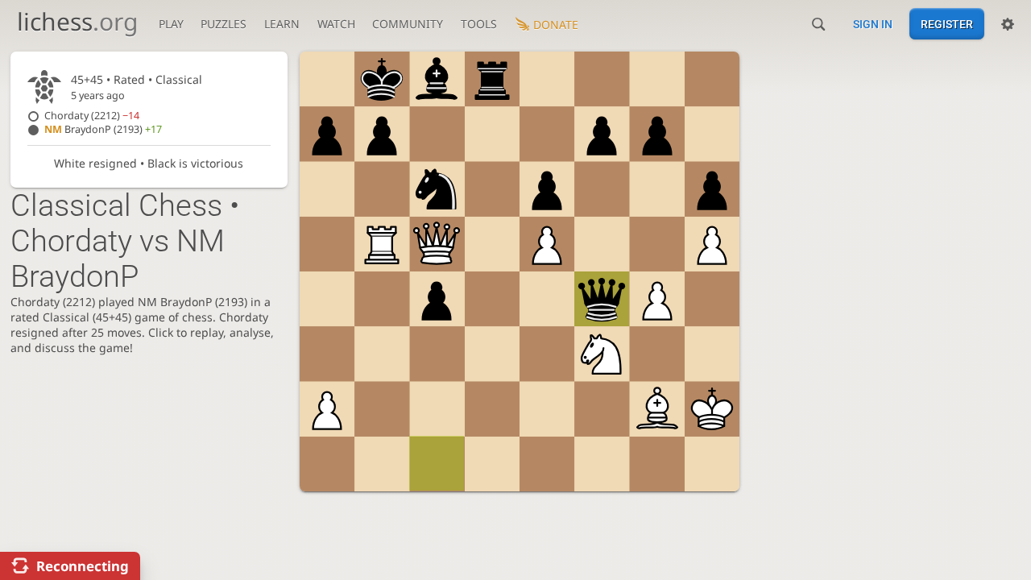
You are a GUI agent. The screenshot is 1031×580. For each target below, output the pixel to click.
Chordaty (91, 115)
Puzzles (223, 23)
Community (407, 23)
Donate (555, 24)
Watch (336, 23)
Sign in (872, 24)
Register (947, 24)
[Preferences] (1007, 24)
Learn (282, 23)
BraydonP (103, 129)
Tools (479, 23)
